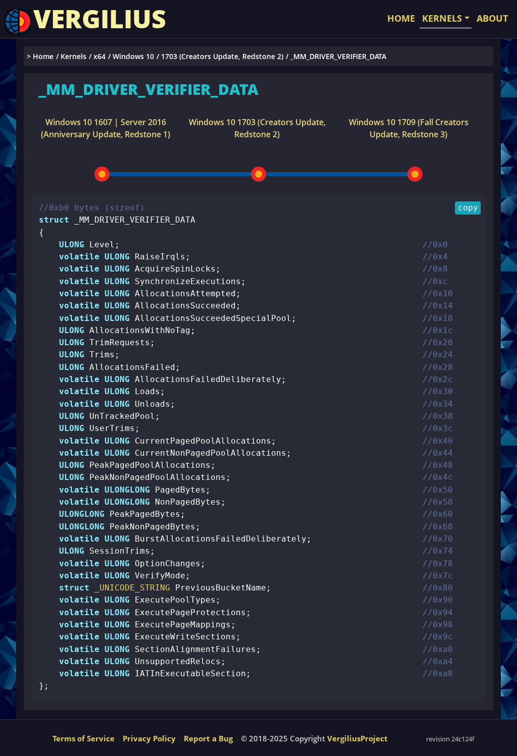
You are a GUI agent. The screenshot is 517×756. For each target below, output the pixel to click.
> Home (40, 56)
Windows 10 (133, 56)
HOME (401, 18)
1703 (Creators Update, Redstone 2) (222, 56)
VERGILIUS (99, 19)
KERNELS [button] (442, 18)
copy (468, 207)
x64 (99, 56)
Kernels (73, 56)
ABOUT (492, 18)
